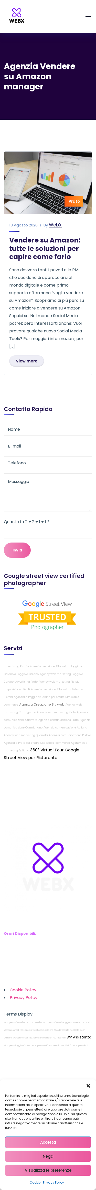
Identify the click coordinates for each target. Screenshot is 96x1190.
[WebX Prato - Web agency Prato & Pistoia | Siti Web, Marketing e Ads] (16, 16)
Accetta (48, 1142)
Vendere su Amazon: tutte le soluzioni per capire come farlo (44, 248)
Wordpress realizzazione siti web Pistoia (52, 1045)
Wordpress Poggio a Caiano (17, 1045)
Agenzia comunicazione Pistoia (70, 735)
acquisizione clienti (17, 689)
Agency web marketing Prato (56, 712)
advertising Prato (26, 682)
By (46, 225)
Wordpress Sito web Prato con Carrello (23, 1022)
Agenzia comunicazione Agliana (65, 727)
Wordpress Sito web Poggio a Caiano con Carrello (67, 1022)
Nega (48, 1156)
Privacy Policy (53, 1182)
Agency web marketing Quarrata (26, 735)
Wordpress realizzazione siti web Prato (32, 1037)
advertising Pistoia (16, 666)
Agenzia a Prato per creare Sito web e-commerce (37, 743)
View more (26, 361)
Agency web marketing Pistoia (59, 682)
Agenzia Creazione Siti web (42, 704)
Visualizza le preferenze (48, 1170)
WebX (55, 225)
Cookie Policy (23, 990)
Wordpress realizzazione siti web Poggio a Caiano (28, 1030)
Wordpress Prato (81, 1045)
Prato (74, 201)
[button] (88, 1085)
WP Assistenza (79, 1037)
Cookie (35, 1182)
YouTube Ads (59, 1037)
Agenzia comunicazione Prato (58, 720)
